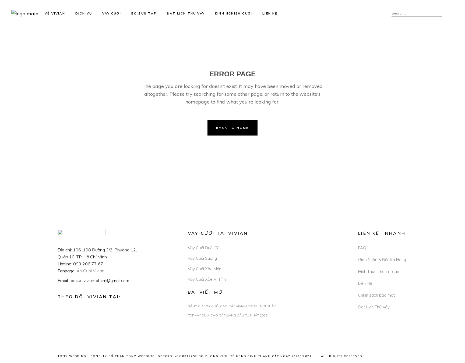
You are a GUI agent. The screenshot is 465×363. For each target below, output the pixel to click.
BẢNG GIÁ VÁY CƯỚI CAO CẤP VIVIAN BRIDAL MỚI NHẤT (232, 306)
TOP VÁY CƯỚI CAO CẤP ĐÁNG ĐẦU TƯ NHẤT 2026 (227, 315)
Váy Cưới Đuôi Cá (204, 247)
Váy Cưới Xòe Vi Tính (207, 279)
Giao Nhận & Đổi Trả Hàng (382, 259)
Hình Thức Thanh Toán (378, 271)
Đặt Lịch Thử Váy (374, 306)
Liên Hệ (365, 283)
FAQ (362, 247)
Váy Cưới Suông (202, 258)
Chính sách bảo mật (376, 295)
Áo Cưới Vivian (90, 270)
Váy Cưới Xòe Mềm (205, 268)
